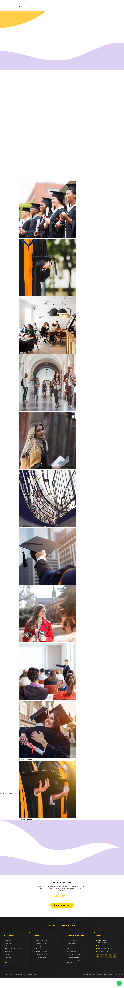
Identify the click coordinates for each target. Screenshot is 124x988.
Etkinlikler (8, 957)
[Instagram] (97, 956)
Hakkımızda (9, 943)
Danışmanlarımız (10, 960)
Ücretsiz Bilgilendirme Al (62, 905)
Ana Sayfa (8, 940)
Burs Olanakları (72, 962)
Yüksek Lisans (71, 946)
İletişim (8, 962)
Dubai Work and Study (73, 957)
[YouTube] (101, 956)
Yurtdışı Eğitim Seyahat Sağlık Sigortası (16, 948)
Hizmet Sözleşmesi (86, 974)
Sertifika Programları (73, 948)
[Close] (19, 6)
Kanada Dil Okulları (42, 951)
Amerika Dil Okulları (42, 954)
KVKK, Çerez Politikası (97, 974)
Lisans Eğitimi (71, 943)
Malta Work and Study (73, 960)
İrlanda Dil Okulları (41, 943)
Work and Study (72, 951)
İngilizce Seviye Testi (11, 946)
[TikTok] (110, 956)
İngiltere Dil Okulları (42, 940)
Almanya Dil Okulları (42, 946)
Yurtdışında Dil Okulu (109, 974)
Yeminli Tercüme (119, 974)
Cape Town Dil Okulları (43, 960)
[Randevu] (114, 956)
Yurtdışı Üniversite (72, 940)
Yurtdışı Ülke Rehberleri (12, 951)
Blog (7, 954)
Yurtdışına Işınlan (63, 925)
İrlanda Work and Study (74, 954)
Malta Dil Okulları (41, 948)
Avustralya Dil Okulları (42, 957)
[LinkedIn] (106, 956)
